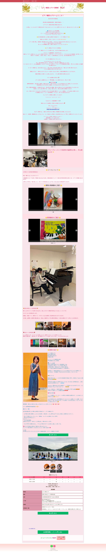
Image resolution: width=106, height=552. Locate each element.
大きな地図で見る (32, 528)
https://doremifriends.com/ (53, 109)
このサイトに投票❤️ (61, 538)
